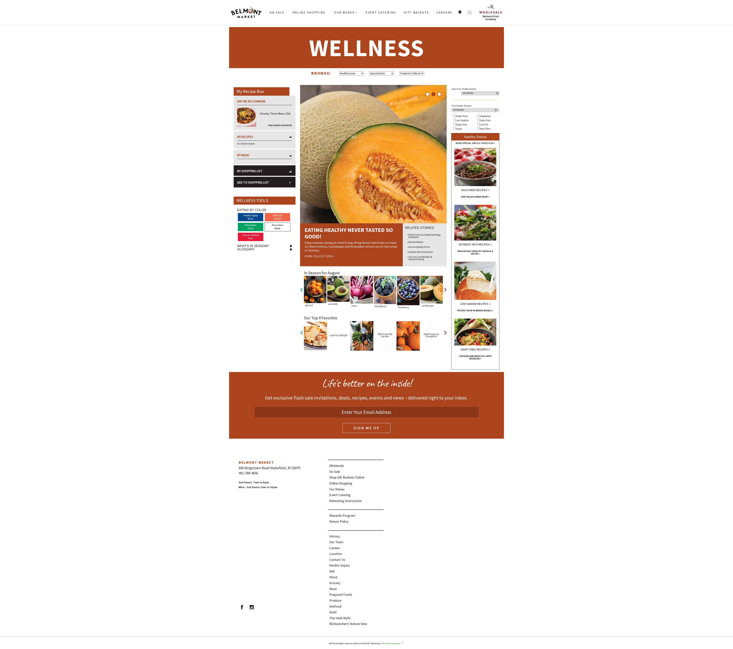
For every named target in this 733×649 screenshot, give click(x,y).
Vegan (459, 129)
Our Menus (344, 12)
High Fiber (485, 129)
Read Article (315, 249)
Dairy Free (485, 120)
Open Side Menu (469, 12)
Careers (444, 12)
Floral (333, 577)
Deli (332, 571)
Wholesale (336, 465)
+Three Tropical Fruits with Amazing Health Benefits (420, 258)
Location (460, 12)
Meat (333, 589)
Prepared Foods (340, 594)
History (334, 536)
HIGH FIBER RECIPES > (475, 190)
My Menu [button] (243, 155)
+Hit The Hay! (414, 234)
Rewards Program (342, 515)
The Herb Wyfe (339, 618)
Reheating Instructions (345, 501)
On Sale (277, 12)
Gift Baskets (416, 12)
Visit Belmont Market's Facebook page (242, 607)
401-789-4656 (248, 473)
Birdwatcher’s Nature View (348, 624)
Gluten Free (462, 116)
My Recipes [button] (245, 137)
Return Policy (338, 521)
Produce (335, 600)
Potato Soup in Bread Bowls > (475, 310)
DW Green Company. (391, 643)
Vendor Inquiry (339, 565)
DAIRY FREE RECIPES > (475, 349)
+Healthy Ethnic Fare (417, 251)
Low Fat (484, 124)
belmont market (256, 462)
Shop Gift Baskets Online (346, 477)
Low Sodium (462, 120)
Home (246, 12)
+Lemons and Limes (417, 239)
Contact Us (337, 559)
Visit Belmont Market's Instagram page (252, 607)
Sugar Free (461, 124)
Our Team (336, 542)
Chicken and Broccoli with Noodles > (475, 357)
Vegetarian (485, 116)
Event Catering (381, 12)
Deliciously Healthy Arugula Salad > (475, 252)
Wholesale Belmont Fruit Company (490, 12)
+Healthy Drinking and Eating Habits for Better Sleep (421, 245)
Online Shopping (309, 12)
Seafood (335, 606)
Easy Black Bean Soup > (475, 197)
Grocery (334, 583)
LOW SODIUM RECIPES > (475, 304)
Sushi (333, 612)
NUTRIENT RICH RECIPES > (475, 244)
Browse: (321, 73)
